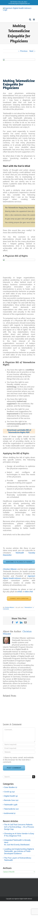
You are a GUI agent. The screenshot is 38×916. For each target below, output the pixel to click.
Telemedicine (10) (11, 809)
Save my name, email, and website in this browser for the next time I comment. (18, 759)
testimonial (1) (9, 813)
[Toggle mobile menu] (34, 19)
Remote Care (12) (11, 800)
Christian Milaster (10, 569)
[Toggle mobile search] (30, 19)
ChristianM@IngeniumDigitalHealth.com (19, 3)
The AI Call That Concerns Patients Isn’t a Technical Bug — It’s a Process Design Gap (19, 827)
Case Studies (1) (10, 787)
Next (31, 51)
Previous (23, 51)
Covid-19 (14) (9, 792)
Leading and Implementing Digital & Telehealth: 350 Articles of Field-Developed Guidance (19, 851)
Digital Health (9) (11, 796)
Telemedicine (28, 607)
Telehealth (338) (10, 805)
